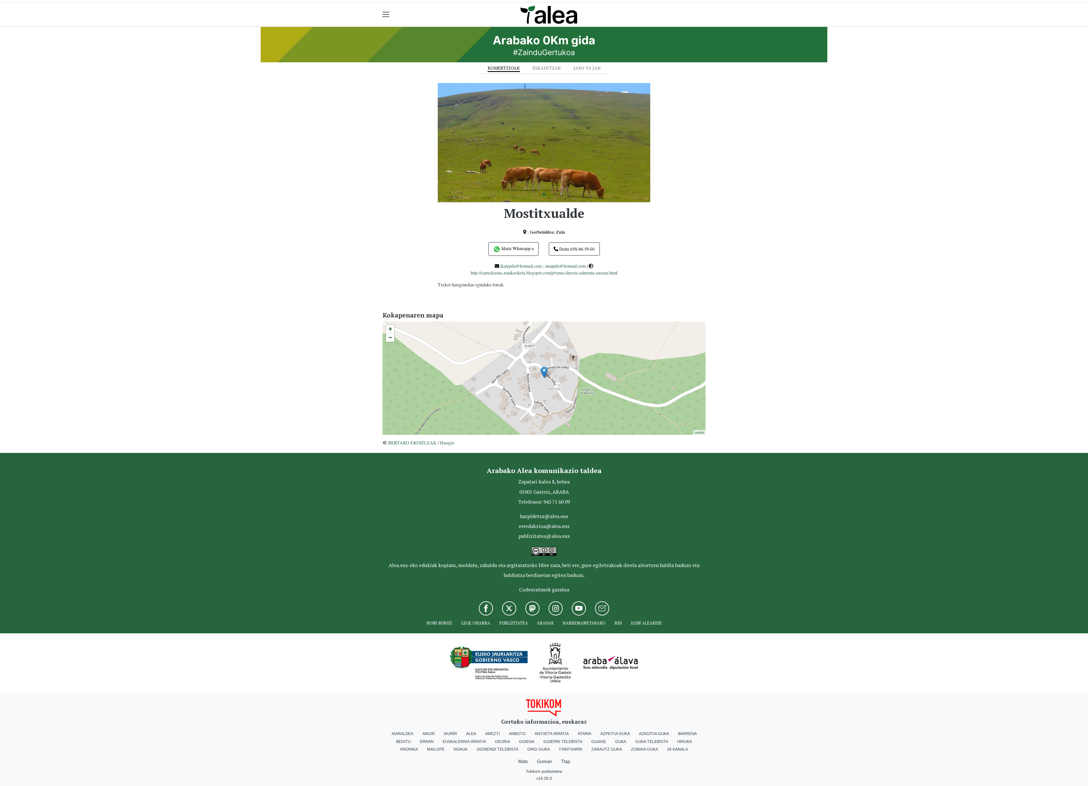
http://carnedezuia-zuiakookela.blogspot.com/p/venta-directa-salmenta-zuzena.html (544, 273)
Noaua (461, 749)
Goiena (526, 741)
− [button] (390, 337)
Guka (620, 741)
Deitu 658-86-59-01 (576, 249)
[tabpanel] (544, 142)
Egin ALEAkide (646, 623)
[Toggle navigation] (386, 15)
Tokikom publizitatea (544, 771)
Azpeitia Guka (615, 733)
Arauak (545, 623)
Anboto (517, 733)
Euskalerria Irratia (464, 741)
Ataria (584, 733)
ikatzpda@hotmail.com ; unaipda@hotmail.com (543, 266)
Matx (523, 761)
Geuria (502, 741)
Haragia (447, 443)
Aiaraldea (402, 733)
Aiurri (450, 733)
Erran (427, 741)
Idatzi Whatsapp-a (517, 248)
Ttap (565, 761)
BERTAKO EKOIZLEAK (412, 443)
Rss (618, 623)
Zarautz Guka (606, 749)
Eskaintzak (546, 68)
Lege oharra (475, 623)
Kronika (409, 749)
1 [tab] (544, 195)
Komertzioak (504, 68)
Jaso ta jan (587, 68)
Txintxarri (570, 749)
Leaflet (699, 432)
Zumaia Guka (644, 749)
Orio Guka (538, 749)
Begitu (403, 741)
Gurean (544, 761)
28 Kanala (677, 749)
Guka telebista (651, 741)
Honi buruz (439, 623)
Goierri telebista (562, 741)
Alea (471, 733)
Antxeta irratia (552, 733)
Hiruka (684, 741)
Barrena (687, 733)
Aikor (428, 733)
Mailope (436, 749)
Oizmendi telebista (497, 749)
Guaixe (598, 741)
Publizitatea (513, 623)
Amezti (492, 733)
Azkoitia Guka (654, 733)
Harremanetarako (584, 623)
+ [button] (390, 329)
